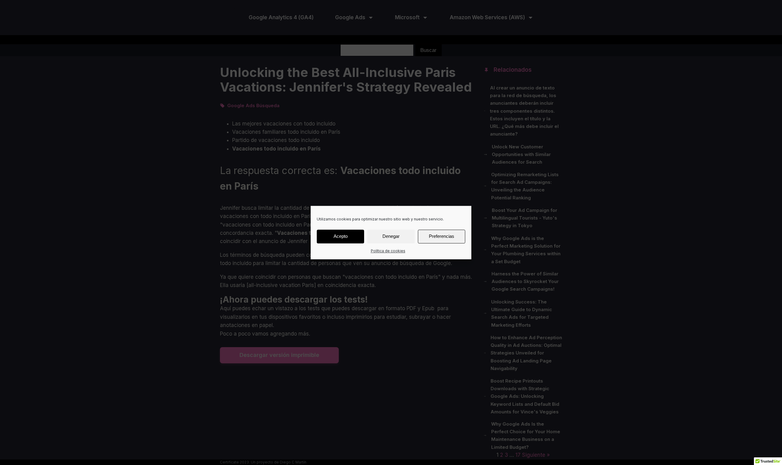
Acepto (341, 236)
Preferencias (441, 236)
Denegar (391, 236)
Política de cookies (388, 251)
